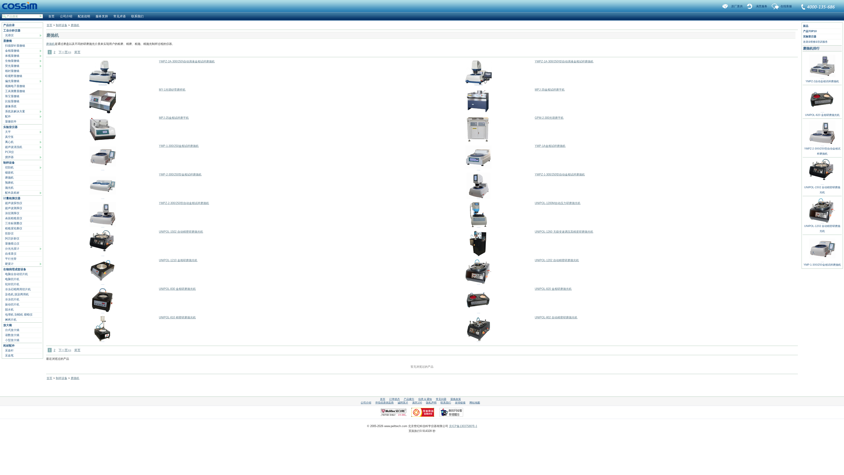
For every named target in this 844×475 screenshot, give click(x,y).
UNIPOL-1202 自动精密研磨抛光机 (557, 260)
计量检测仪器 (11, 198)
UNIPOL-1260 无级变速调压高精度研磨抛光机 (564, 231)
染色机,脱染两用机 (17, 294)
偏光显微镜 (12, 81)
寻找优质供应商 (384, 402)
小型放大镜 (12, 340)
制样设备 (9, 162)
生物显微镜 (12, 60)
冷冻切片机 (12, 299)
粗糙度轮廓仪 (13, 228)
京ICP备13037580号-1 (463, 426)
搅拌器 (9, 157)
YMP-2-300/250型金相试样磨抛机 (180, 174)
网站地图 (474, 402)
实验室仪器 (10, 127)
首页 (51, 16)
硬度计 (9, 263)
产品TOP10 (810, 31)
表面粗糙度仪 (13, 218)
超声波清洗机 (13, 147)
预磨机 (9, 182)
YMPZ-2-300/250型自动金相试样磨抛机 (184, 203)
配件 (8, 116)
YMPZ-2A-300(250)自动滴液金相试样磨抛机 (187, 61)
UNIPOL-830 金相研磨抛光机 (177, 288)
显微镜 (7, 40)
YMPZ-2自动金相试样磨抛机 (822, 81)
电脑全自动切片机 (16, 274)
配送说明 (84, 16)
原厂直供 (737, 6)
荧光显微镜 (12, 66)
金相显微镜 (12, 50)
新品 (805, 25)
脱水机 (9, 309)
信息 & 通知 (425, 399)
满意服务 (761, 6)
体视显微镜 (12, 55)
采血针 (9, 350)
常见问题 (441, 399)
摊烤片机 (10, 319)
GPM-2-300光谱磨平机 (549, 117)
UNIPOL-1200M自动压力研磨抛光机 (557, 203)
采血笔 (9, 355)
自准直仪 (10, 253)
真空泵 (9, 137)
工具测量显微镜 (15, 91)
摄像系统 (10, 106)
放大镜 (7, 325)
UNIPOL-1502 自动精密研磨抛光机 (181, 231)
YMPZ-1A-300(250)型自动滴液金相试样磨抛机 (564, 61)
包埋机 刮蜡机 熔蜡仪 (19, 314)
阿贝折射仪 (12, 238)
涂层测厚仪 (12, 213)
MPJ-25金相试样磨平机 (174, 117)
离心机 (9, 142)
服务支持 (102, 16)
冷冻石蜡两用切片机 (18, 289)
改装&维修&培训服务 (815, 41)
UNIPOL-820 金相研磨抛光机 (553, 288)
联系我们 (818, 7)
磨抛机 (9, 177)
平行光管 (10, 258)
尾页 (77, 52)
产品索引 (409, 399)
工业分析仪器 (11, 30)
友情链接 (460, 402)
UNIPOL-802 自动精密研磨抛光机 (556, 317)
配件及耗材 (12, 192)
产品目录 (9, 25)
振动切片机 (12, 304)
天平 (8, 131)
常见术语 (119, 16)
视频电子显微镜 (15, 86)
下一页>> (64, 52)
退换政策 (455, 399)
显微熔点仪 (12, 243)
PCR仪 (9, 152)
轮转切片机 (12, 284)
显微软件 (10, 121)
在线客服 (786, 6)
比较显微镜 (12, 101)
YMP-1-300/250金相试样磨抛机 (179, 146)
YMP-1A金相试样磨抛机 (550, 146)
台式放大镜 (12, 330)
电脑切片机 (12, 279)
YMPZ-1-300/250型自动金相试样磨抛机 (560, 174)
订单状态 (394, 399)
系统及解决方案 (15, 111)
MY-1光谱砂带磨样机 (172, 89)
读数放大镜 (12, 335)
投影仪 (9, 233)
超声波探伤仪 (13, 203)
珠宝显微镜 (12, 96)
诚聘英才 (403, 402)
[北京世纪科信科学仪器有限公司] (21, 6)
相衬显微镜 (12, 71)
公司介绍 (66, 16)
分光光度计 (12, 248)
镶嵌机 (9, 172)
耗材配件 (9, 345)
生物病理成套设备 (14, 269)
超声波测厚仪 (13, 208)
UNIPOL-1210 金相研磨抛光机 (178, 260)
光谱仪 (9, 35)
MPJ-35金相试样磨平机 (550, 89)
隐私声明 (431, 402)
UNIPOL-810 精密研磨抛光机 (177, 317)
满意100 (417, 402)
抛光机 (9, 187)
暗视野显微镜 (13, 76)
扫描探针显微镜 (15, 45)
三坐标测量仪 (13, 223)
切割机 (9, 167)
